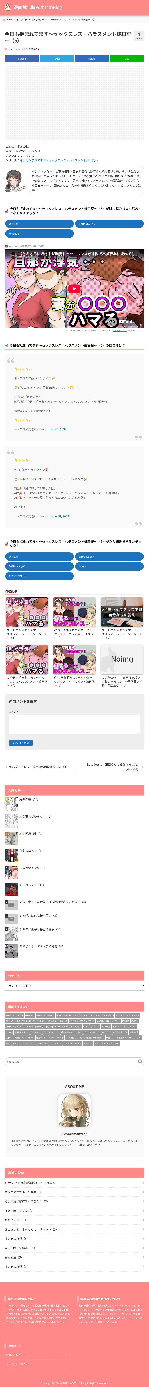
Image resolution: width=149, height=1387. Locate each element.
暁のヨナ (135, 1021)
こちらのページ (120, 330)
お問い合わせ (13, 1355)
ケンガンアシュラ (56, 1037)
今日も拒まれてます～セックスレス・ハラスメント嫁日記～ (59, 160)
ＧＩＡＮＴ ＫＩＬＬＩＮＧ (127, 1015)
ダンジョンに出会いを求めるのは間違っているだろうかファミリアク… (53, 1026)
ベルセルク (106, 1026)
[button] (140, 1062)
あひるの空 (95, 1015)
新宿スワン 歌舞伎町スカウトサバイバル (123, 1037)
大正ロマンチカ (55, 1043)
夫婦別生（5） (14, 1257)
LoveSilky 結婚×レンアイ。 (108, 1021)
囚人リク (63, 1021)
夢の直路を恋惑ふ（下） (21, 1248)
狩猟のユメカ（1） (31, 851)
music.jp (14, 233)
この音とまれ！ (113, 1043)
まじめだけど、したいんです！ (45, 1021)
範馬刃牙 (126, 1021)
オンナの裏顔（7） (17, 1266)
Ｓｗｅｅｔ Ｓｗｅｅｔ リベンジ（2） (32, 1229)
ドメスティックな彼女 (73, 1043)
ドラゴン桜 (87, 1043)
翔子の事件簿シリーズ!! (71, 1032)
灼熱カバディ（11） (32, 885)
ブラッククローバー (92, 1032)
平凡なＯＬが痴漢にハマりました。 (20, 1037)
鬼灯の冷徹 (133, 1032)
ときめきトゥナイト (51, 1032)
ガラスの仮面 (18, 1015)
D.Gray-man (132, 1026)
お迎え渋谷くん (71, 1037)
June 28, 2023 (59, 516)
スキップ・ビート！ (81, 1015)
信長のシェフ (41, 1037)
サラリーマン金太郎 (23, 1021)
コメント (14, 711)
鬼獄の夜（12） (29, 799)
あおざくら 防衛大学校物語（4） (42, 946)
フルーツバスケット (28, 1043)
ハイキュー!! (36, 1032)
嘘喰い (39, 1015)
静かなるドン (49, 1015)
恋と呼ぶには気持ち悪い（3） (39, 916)
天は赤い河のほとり (13, 1026)
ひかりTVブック (18, 576)
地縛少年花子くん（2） (20, 1210)
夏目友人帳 (42, 1043)
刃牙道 (15, 1043)
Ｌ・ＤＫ (9, 1032)
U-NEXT (14, 224)
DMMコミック (87, 224)
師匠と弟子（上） (16, 1220)
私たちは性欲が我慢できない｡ (92, 1037)
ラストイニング (118, 1026)
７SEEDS (9, 1021)
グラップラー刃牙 (63, 1015)
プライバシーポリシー (18, 1364)
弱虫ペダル (30, 1015)
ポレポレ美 (14, 48)
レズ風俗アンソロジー (33, 868)
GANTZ (86, 1026)
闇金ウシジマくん (87, 1021)
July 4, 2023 (58, 429)
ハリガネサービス (120, 1032)
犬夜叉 (8, 1043)
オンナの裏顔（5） (17, 1238)
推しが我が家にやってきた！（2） (27, 1201)
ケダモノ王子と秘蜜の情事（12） (41, 929)
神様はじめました (22, 1032)
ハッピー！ (106, 1032)
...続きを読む (93, 1145)
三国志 (8, 1015)
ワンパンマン (99, 1043)
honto (83, 566)
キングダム (73, 1021)
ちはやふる (95, 1026)
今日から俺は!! (108, 1015)
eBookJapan (86, 556)
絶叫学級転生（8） (31, 834)
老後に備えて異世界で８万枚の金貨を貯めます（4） (53, 902)
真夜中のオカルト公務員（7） (24, 1192)
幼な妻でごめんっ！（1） (36, 816)
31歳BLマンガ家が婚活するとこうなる (30, 1182)
